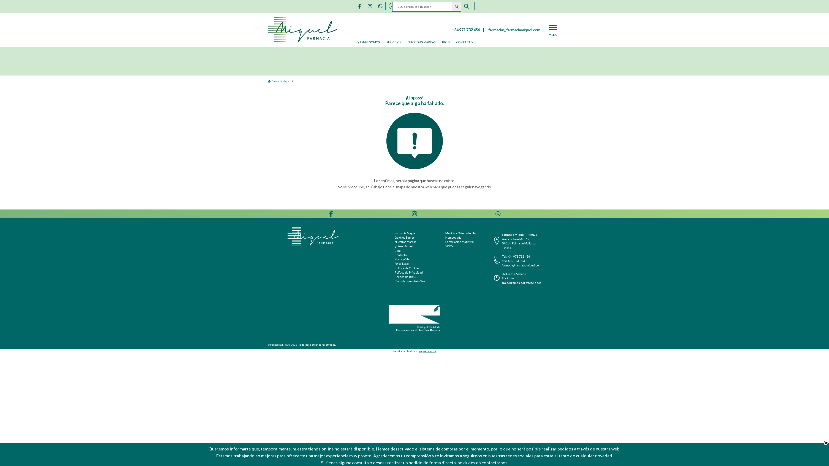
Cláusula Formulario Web (411, 281)
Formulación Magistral (459, 242)
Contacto (464, 42)
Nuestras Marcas (422, 42)
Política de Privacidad (409, 272)
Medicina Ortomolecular (460, 233)
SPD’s (449, 246)
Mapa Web (402, 259)
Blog (446, 42)
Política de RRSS (405, 277)
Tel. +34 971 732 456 (516, 256)
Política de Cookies (407, 268)
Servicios (393, 42)
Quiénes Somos (368, 42)
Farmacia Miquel (405, 233)
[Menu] (553, 27)
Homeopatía (453, 237)
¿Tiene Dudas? (404, 246)
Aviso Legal (402, 263)
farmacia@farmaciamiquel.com (521, 265)
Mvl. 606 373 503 (513, 261)
